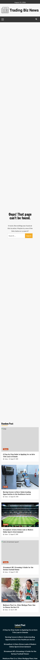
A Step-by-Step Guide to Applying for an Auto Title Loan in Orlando (19, 455)
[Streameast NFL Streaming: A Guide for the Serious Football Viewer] (20, 552)
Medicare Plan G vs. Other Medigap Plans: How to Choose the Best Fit (19, 606)
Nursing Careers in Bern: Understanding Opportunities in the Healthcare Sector (17, 493)
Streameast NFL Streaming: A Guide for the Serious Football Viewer (18, 568)
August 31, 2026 (14, 459)
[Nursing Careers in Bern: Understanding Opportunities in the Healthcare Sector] (20, 477)
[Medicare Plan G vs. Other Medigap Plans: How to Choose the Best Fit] (20, 590)
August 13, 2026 (14, 534)
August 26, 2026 (14, 496)
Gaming (6, 524)
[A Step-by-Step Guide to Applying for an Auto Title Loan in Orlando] (20, 439)
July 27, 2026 (14, 610)
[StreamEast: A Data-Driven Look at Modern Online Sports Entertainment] (20, 515)
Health (5, 487)
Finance (6, 449)
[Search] (36, 19)
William (6, 459)
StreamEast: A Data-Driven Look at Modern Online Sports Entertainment (18, 530)
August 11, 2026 (14, 572)
